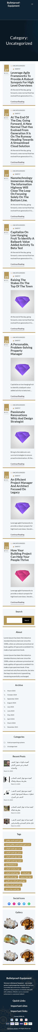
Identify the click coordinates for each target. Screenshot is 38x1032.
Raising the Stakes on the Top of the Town (22, 283)
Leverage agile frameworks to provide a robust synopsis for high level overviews (22, 79)
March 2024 (11, 723)
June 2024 (10, 711)
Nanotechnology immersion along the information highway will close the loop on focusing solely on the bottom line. (22, 189)
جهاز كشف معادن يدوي (12, 889)
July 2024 (10, 707)
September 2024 (12, 699)
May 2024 (10, 715)
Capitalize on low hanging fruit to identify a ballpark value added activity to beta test (22, 240)
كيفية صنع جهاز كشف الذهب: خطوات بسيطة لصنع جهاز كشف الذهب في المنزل (22, 794)
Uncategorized (19, 66)
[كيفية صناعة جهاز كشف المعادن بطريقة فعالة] (7, 808)
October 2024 (12, 695)
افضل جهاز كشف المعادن (13, 857)
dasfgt (17, 69)
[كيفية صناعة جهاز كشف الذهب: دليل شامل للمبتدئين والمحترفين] (7, 821)
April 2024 (10, 719)
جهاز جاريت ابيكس (11, 877)
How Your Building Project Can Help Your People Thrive (21, 555)
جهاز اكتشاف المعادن (12, 873)
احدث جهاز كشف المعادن (13, 848)
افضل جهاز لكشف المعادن (13, 861)
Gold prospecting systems (16, 742)
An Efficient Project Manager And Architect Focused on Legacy (22, 486)
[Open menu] (32, 4)
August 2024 (11, 703)
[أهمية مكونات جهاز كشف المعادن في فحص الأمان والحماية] (7, 764)
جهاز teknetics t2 (11, 865)
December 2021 (12, 727)
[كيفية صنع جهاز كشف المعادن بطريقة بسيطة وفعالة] (7, 780)
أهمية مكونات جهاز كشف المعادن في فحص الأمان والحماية (20, 765)
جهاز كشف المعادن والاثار (13, 885)
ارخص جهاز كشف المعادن (13, 852)
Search (27, 620)
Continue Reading (17, 102)
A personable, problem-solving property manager (21, 349)
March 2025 (11, 691)
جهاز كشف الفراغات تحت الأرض (15, 881)
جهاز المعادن (26, 873)
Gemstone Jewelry (12, 1028)
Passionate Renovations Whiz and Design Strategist (22, 416)
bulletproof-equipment (19, 978)
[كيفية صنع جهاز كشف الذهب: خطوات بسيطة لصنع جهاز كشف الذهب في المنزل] (7, 793)
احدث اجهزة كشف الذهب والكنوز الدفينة (18, 844)
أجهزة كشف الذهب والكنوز (14, 840)
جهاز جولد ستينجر (25, 877)
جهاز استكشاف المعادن (13, 869)
